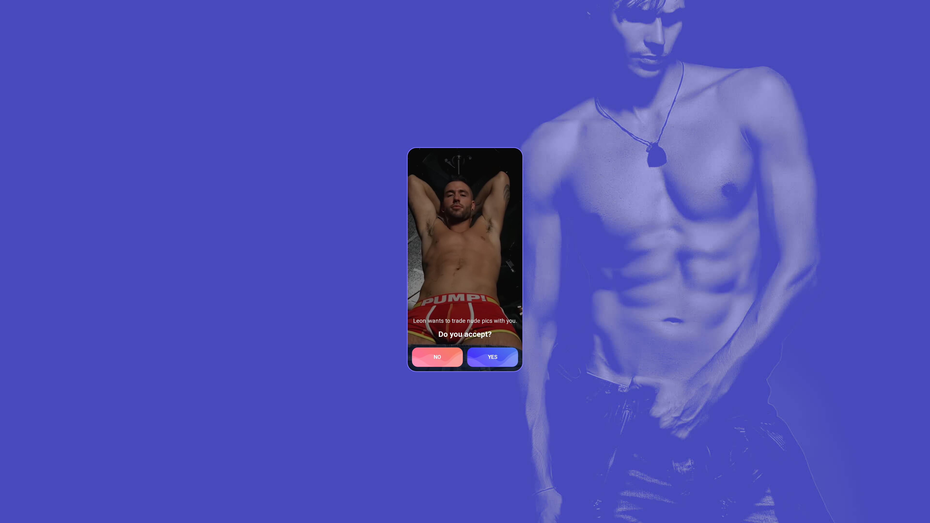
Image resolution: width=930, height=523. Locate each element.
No (437, 357)
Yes (492, 357)
